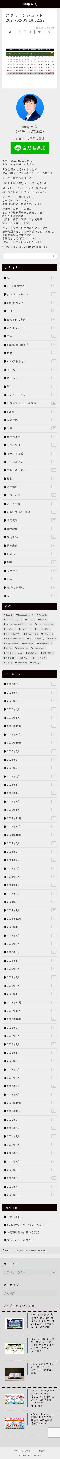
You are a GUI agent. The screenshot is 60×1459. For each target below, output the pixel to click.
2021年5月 (30, 1153)
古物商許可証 (12, 643)
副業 (53, 639)
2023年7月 (30, 943)
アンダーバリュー (46, 624)
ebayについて (31, 302)
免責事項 (42, 1451)
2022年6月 (30, 1052)
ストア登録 (30, 503)
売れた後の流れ (30, 470)
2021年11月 (30, 1111)
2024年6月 (30, 868)
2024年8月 (30, 851)
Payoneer (30, 378)
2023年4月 (31, 968)
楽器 (30, 336)
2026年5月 (30, 701)
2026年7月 (30, 692)
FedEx (30, 554)
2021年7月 (30, 1136)
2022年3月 (30, 1077)
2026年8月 (30, 684)
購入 (30, 386)
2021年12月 (30, 1103)
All (31, 595)
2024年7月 (30, 860)
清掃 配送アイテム (14, 653)
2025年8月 (30, 759)
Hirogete (30, 528)
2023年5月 (30, 960)
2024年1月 (31, 910)
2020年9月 (31, 1170)
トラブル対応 (30, 461)
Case (9, 615)
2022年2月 (30, 1086)
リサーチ (31, 570)
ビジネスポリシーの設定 (31, 403)
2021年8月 (30, 1128)
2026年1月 (30, 717)
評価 (43, 658)
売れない (29, 643)
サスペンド (30, 445)
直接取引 (32, 653)
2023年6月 (30, 952)
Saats (31, 620)
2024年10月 (30, 835)
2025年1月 (30, 809)
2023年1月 (30, 994)
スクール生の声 (13, 634)
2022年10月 (30, 1019)
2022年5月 (30, 1061)
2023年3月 (30, 977)
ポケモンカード (31, 328)
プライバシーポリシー (20, 1240)
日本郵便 (31, 545)
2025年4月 (30, 793)
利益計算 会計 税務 (30, 512)
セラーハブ (30, 495)
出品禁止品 (30, 436)
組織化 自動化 (31, 587)
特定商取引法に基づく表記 (23, 1232)
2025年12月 (30, 726)
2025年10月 (30, 742)
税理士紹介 (48, 653)
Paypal (43, 615)
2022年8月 (30, 1036)
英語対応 (30, 420)
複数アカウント (27, 658)
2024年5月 (30, 876)
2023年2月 (30, 985)
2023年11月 (30, 927)
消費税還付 (39, 648)
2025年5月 (30, 784)
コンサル (26, 629)
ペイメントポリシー (15, 639)
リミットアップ (30, 394)
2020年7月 (30, 1186)
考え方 (10, 658)
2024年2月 (30, 902)
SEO (43, 620)
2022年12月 (30, 1002)
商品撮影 (30, 487)
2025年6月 (30, 776)
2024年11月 (30, 826)
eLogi (30, 411)
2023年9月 (30, 935)
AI (30, 277)
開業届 (36, 663)
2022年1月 (30, 1094)
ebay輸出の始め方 (31, 344)
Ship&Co (30, 537)
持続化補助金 (45, 643)
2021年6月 (30, 1144)
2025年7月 (30, 768)
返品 (9, 663)
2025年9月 (30, 751)
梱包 (30, 478)
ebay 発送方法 (31, 286)
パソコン (48, 634)
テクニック (32, 634)
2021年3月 (30, 1161)
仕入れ (30, 579)
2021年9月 (30, 1119)
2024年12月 (30, 818)
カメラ (31, 311)
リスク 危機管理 (36, 639)
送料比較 (22, 663)
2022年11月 (30, 1010)
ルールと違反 (30, 453)
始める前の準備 (31, 319)
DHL (30, 562)
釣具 (30, 353)
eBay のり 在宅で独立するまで (25, 1224)
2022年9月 (30, 1027)
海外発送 (23, 648)
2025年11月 (30, 734)
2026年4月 (30, 709)
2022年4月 (30, 1069)
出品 (31, 428)
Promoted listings (14, 620)
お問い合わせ (15, 1217)
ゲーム (30, 369)
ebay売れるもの (30, 361)
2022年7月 (30, 1044)
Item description (25, 615)
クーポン (10, 629)
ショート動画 (43, 629)
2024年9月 (30, 843)
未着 (9, 648)
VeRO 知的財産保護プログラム (19, 624)
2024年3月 (30, 893)
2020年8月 (30, 1178)
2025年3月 (30, 801)
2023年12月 (30, 918)
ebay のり (30, 4)
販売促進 (31, 520)
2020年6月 (30, 1195)
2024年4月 (30, 885)
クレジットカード (30, 294)
